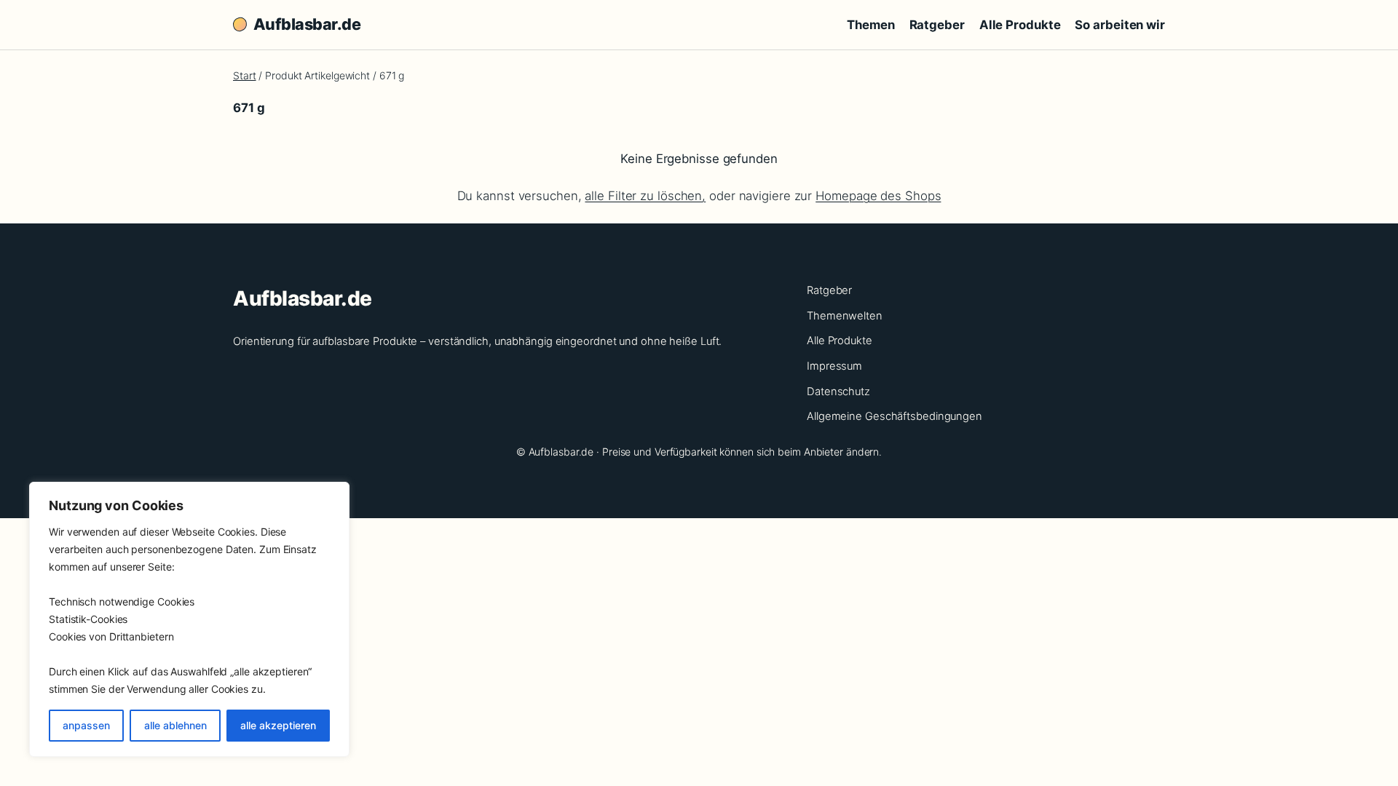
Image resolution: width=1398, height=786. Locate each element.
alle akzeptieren (278, 725)
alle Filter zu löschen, (645, 195)
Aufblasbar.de (306, 24)
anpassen (86, 725)
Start (244, 75)
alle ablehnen (175, 725)
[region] (189, 619)
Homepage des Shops (878, 195)
